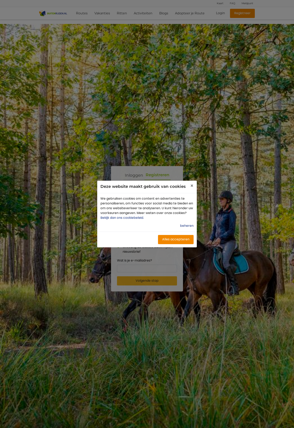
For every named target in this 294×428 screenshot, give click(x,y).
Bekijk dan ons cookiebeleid (122, 218)
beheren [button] (187, 226)
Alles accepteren (175, 239)
